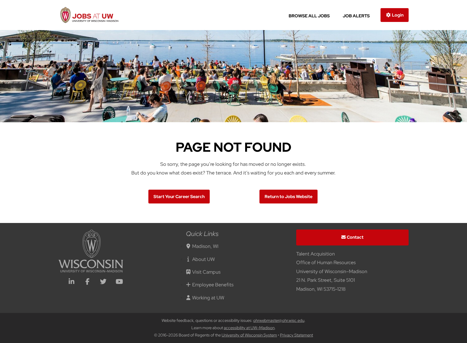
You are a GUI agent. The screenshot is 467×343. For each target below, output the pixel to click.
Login (397, 15)
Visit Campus (206, 272)
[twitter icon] (103, 282)
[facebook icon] (87, 282)
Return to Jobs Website (288, 196)
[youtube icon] (119, 282)
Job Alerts (356, 16)
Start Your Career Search (179, 196)
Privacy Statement (296, 335)
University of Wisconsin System (249, 335)
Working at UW (208, 298)
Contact (355, 237)
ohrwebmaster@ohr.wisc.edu (278, 320)
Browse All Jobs (309, 16)
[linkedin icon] (71, 282)
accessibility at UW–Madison (249, 328)
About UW (203, 259)
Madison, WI (205, 246)
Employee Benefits (213, 284)
